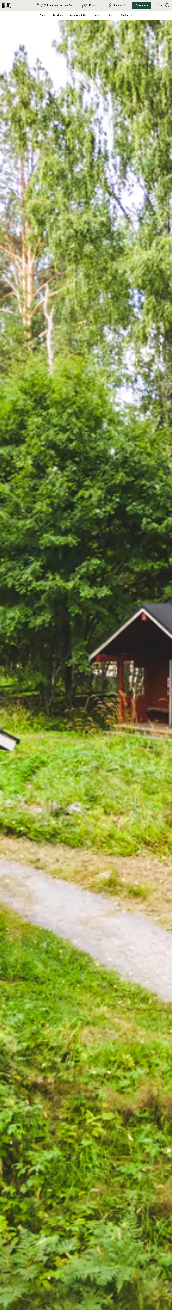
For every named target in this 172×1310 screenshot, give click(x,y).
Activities (58, 15)
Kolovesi (93, 5)
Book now (141, 5)
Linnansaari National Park (60, 5)
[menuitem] (55, 5)
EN (158, 5)
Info (97, 15)
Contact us (126, 15)
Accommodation (78, 15)
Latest (110, 15)
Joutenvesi (119, 5)
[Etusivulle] (7, 5)
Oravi (42, 15)
